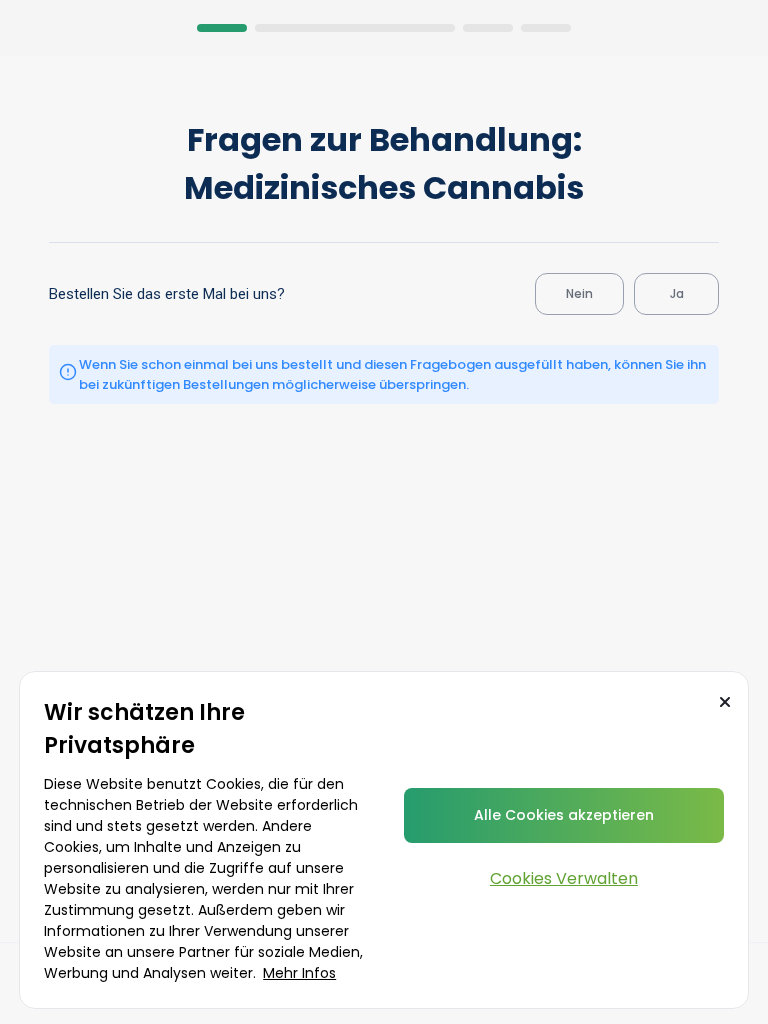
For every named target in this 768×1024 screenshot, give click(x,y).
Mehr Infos (299, 973)
